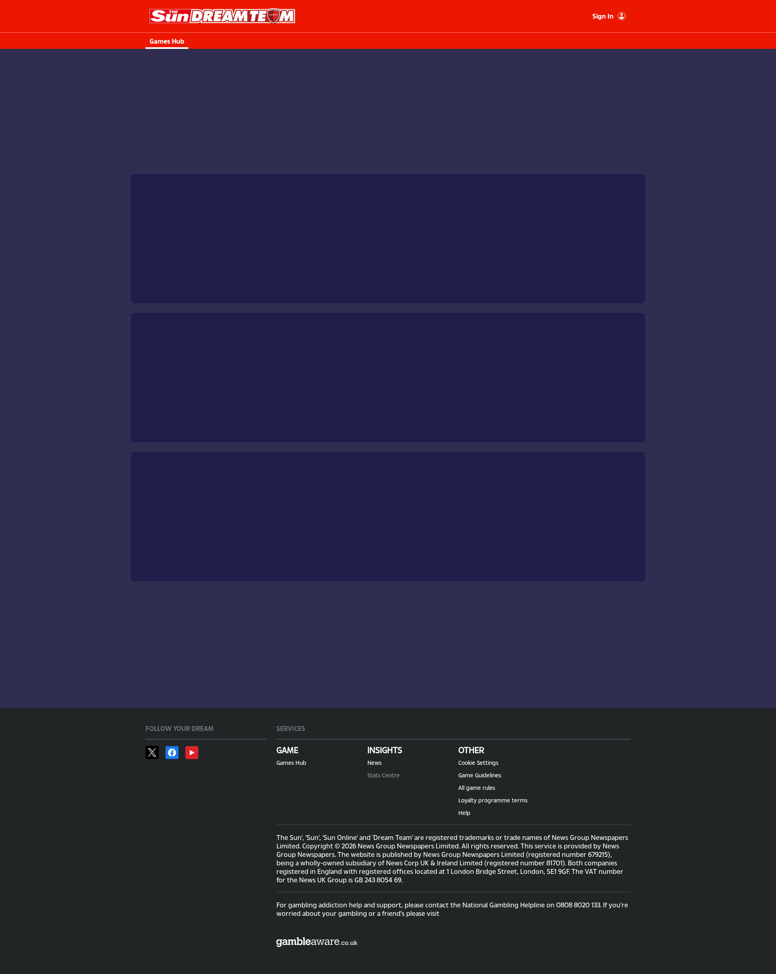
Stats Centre (383, 775)
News (374, 762)
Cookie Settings (478, 762)
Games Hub (167, 41)
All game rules (476, 787)
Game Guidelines (479, 775)
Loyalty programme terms (492, 800)
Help (464, 813)
